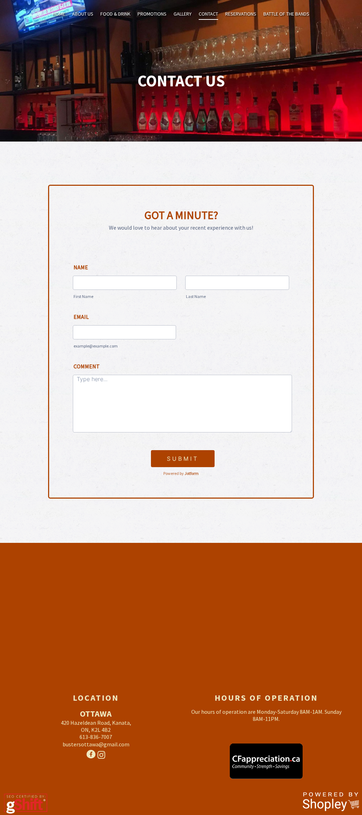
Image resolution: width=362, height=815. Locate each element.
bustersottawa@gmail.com (96, 744)
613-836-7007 (96, 736)
